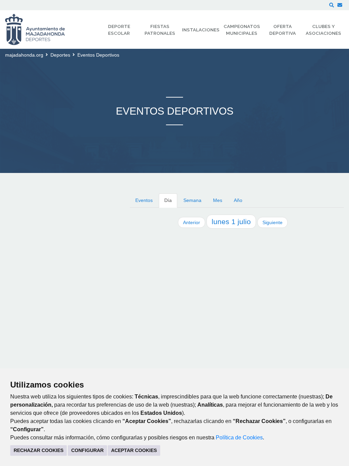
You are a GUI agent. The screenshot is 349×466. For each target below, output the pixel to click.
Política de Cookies (239, 437)
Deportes (60, 55)
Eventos (144, 200)
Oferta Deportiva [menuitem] (282, 30)
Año (238, 200)
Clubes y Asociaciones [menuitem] (323, 30)
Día (168, 200)
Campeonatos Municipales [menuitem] (242, 30)
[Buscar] (331, 5)
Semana (192, 200)
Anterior (191, 222)
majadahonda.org (24, 55)
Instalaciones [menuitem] (200, 29)
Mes (217, 200)
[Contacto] (339, 5)
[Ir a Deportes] (39, 29)
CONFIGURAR (87, 450)
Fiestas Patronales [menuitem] (160, 30)
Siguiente (272, 222)
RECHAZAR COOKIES (38, 450)
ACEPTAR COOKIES (134, 450)
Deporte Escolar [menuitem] (119, 30)
